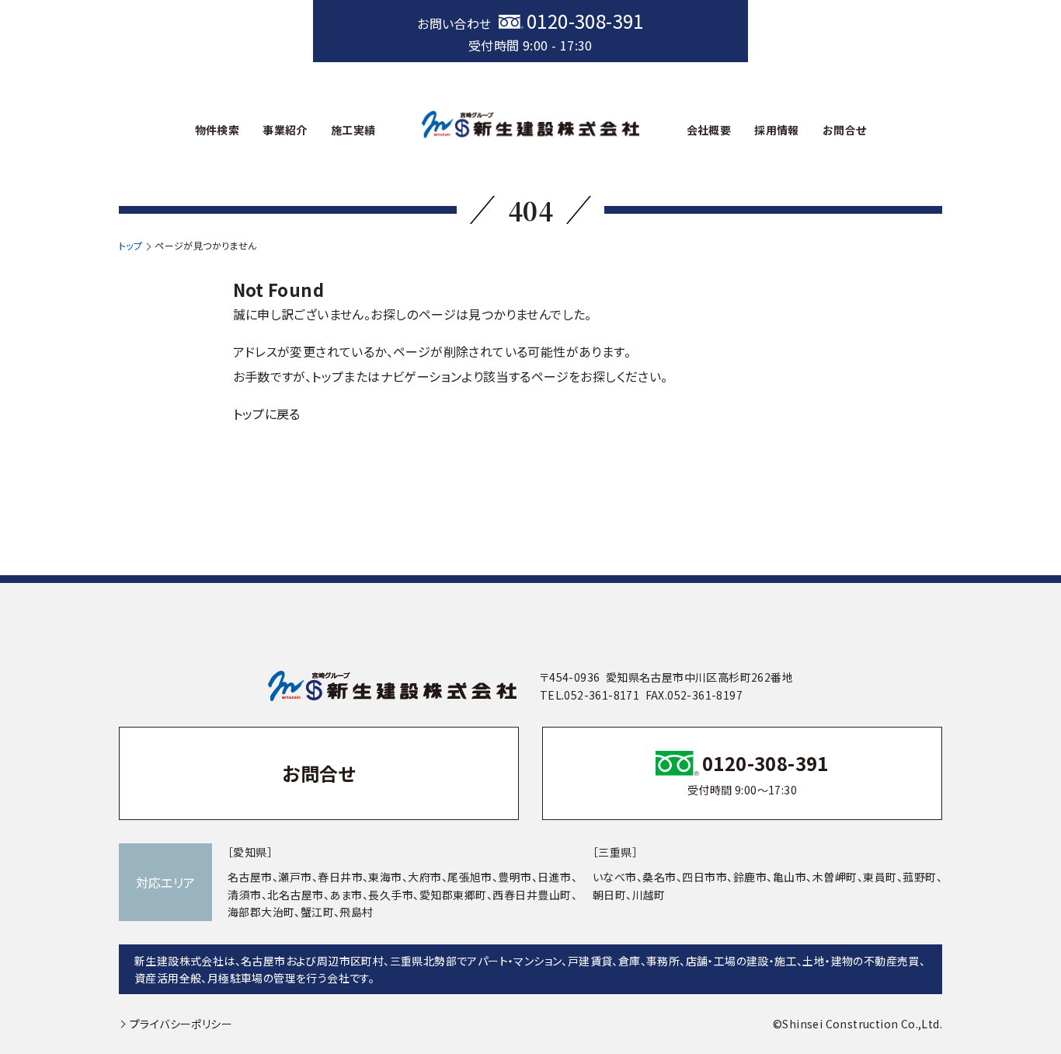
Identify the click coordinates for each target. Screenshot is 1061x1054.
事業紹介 (285, 130)
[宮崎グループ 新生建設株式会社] (530, 124)
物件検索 (217, 130)
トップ (130, 245)
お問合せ (845, 130)
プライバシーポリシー (181, 1023)
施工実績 (353, 130)
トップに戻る (267, 413)
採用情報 (776, 130)
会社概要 (709, 130)
